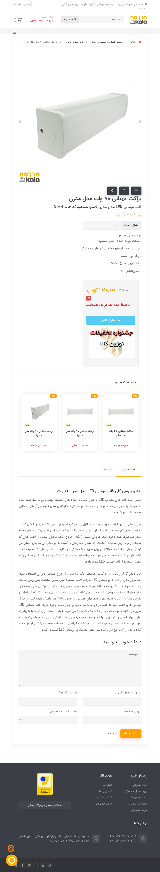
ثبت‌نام (17, 4)
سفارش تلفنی (109, 320)
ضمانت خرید (104, 797)
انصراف (112, 733)
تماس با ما (105, 791)
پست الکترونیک (67, 692)
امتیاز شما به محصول (63, 711)
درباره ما (107, 785)
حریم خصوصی (103, 803)
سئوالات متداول (137, 803)
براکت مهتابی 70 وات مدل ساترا (80, 433)
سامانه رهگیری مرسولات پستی (45, 805)
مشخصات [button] (104, 469)
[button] (17, 19)
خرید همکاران (139, 810)
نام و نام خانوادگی (129, 692)
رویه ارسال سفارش (136, 791)
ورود (25, 4)
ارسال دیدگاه (131, 733)
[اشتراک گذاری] (112, 191)
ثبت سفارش (140, 785)
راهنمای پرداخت (137, 797)
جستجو (69, 19)
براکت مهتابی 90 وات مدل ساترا (39, 433)
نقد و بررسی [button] (128, 469)
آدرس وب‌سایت (131, 711)
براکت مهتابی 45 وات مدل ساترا (121, 433)
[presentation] (140, 121)
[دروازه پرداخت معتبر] (45, 783)
